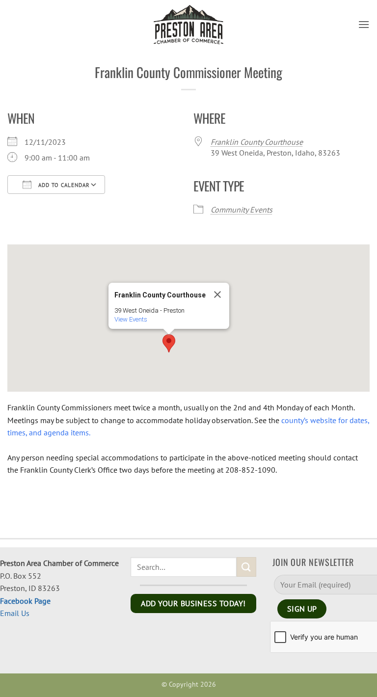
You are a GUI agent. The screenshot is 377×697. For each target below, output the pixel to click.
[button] (364, 24)
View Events (130, 319)
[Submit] (246, 566)
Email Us (14, 613)
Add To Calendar (63, 185)
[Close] (217, 294)
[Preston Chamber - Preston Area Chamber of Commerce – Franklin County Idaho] (188, 24)
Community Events (241, 209)
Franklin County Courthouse (257, 142)
